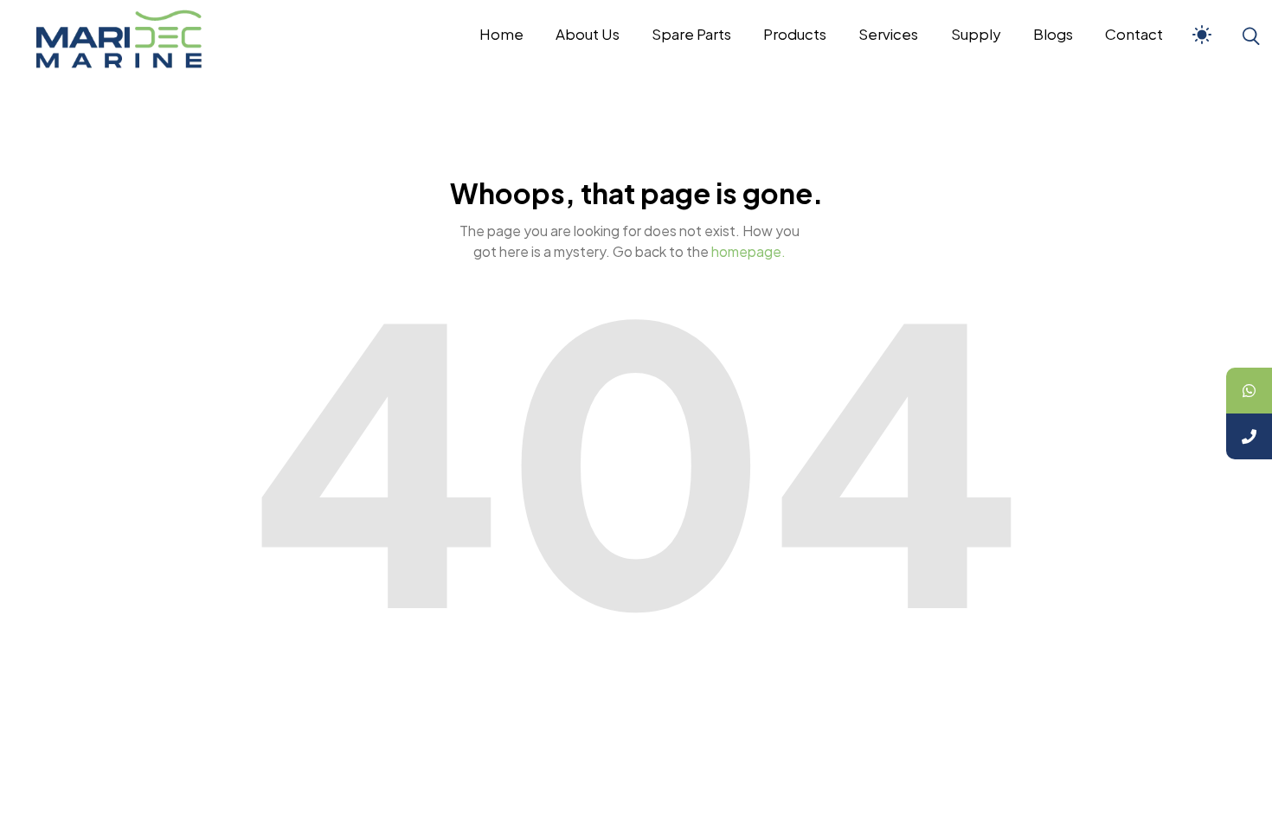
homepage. (748, 251)
